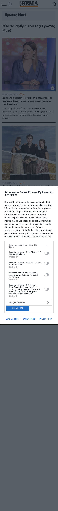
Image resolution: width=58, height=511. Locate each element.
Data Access (29, 319)
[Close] (52, 192)
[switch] (46, 253)
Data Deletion (12, 319)
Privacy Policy (45, 319)
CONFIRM (17, 308)
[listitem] (29, 246)
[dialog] (29, 255)
